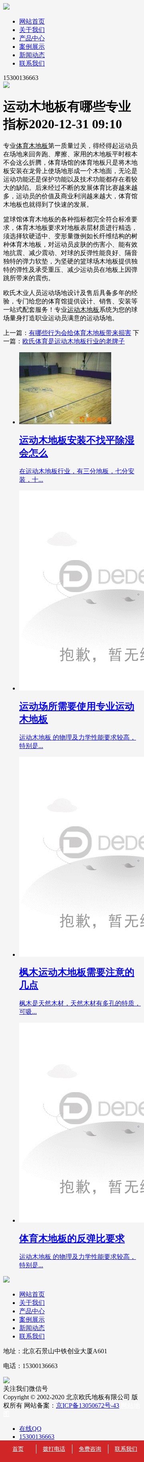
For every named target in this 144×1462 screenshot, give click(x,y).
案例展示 (32, 46)
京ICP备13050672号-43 (87, 1405)
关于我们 (32, 29)
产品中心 (32, 38)
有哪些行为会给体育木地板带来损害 (80, 332)
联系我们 (32, 63)
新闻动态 (32, 55)
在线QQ (30, 1428)
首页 (18, 1449)
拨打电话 (54, 1449)
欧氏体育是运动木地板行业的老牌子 (73, 341)
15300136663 (36, 1436)
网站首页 (32, 21)
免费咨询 (90, 1449)
